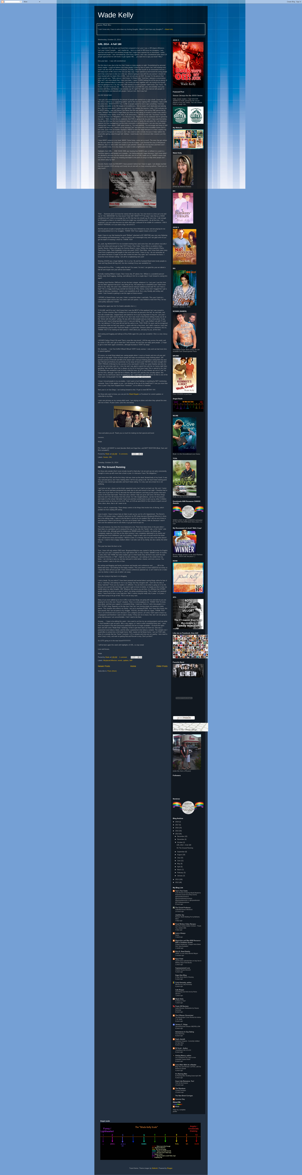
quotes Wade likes (104, 25)
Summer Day (180, 1099)
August (179, 855)
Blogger (169, 1168)
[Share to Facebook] (139, 454)
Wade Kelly (115, 15)
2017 (177, 825)
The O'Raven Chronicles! (184, 1015)
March (179, 870)
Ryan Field (179, 959)
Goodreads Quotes (199, 33)
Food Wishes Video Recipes (185, 924)
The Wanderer (180, 1088)
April (179, 867)
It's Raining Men (181, 1074)
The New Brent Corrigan (184, 1096)
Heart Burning (179, 1034)
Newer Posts (104, 666)
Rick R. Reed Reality (182, 951)
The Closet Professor (183, 908)
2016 (177, 828)
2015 (177, 831)
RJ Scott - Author (181, 1048)
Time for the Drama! (181, 1083)
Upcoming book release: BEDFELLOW (187, 1026)
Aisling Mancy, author (183, 1055)
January (180, 876)
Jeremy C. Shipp (181, 1024)
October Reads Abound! (183, 970)
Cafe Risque (179, 990)
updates (126, 660)
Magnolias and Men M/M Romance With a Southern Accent (187, 941)
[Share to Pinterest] (142, 454)
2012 (177, 882)
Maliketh (155, 1168)
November (181, 839)
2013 (177, 879)
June (179, 861)
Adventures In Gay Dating (184, 1032)
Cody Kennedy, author (183, 982)
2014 (177, 834)
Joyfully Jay (179, 915)
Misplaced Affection (110, 660)
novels (120, 660)
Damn (177, 935)
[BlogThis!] (135, 454)
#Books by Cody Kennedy (183, 984)
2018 (177, 822)
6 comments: (124, 454)
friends (105, 457)
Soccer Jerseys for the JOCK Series (187, 95)
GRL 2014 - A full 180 (109, 44)
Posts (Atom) (112, 671)
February (180, 872)
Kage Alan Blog (181, 975)
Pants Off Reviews (182, 1006)
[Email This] (133, 454)
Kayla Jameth (180, 1039)
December (181, 836)
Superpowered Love (182, 968)
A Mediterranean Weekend (183, 909)
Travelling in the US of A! (183, 1050)
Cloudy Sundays (180, 1090)
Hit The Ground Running (111, 467)
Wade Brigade (134, 394)
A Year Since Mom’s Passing (184, 977)
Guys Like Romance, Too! (184, 1081)
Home (133, 666)
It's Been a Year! (180, 1001)
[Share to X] (137, 454)
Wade (177, 1106)
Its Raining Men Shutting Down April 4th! (188, 1076)
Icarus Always (180, 933)
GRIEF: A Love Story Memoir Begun (186, 953)
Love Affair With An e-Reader (185, 1065)
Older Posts (162, 666)
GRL (110, 457)
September (181, 852)
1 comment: (123, 657)
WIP (131, 660)
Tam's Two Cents (181, 891)
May (179, 863)
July (178, 858)
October (180, 842)
